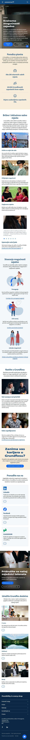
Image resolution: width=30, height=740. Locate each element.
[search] (27, 2)
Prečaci (3, 704)
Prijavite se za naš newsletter (8, 736)
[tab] (4, 239)
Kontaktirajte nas (6, 711)
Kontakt (16, 736)
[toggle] (2, 2)
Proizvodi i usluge (6, 701)
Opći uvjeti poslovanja (16, 733)
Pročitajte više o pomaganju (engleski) (15, 298)
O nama (3, 714)
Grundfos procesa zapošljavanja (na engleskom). (13, 439)
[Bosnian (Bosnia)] (2, 6)
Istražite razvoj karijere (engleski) (15, 327)
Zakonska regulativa (6, 733)
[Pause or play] (27, 46)
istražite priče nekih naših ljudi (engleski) (11, 248)
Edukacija (4, 708)
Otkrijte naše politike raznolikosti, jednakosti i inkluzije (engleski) (15, 357)
